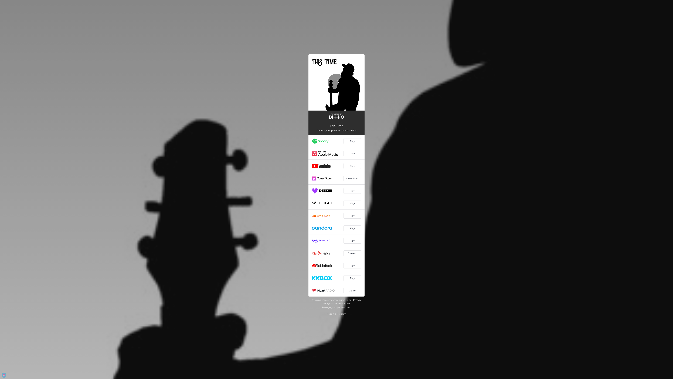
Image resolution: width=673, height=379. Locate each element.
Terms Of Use (342, 303)
